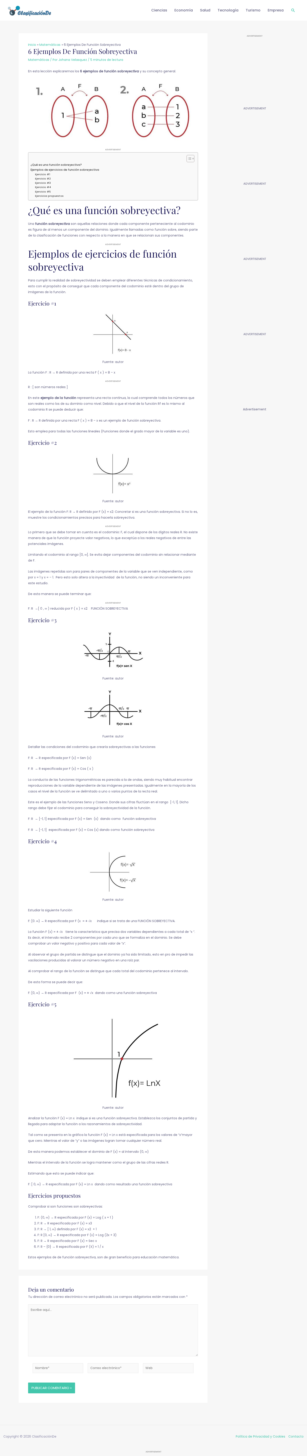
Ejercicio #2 (43, 178)
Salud (205, 10)
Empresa (276, 10)
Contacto (296, 1436)
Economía (183, 10)
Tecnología (228, 10)
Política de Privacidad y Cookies (260, 1436)
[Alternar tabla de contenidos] (188, 158)
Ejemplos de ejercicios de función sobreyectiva (65, 170)
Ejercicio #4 (43, 187)
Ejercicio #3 (43, 183)
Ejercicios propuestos (49, 196)
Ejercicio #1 (42, 174)
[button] (293, 10)
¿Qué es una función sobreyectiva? (56, 165)
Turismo (253, 10)
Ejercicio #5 (43, 191)
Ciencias (159, 10)
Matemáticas (38, 60)
